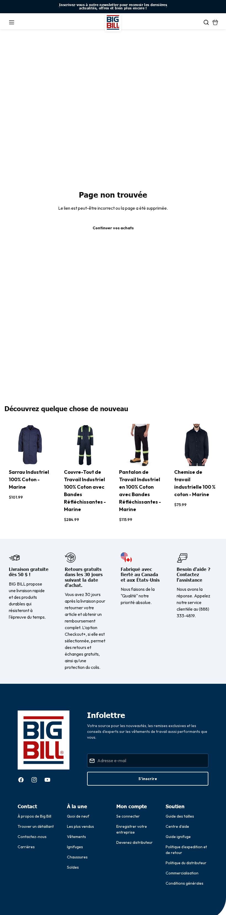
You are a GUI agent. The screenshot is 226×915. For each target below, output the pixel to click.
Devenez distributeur (134, 842)
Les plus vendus (80, 826)
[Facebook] (21, 779)
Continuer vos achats (113, 227)
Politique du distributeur (186, 862)
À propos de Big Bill (34, 816)
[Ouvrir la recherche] (206, 22)
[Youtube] (47, 779)
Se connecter (128, 816)
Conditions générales (184, 883)
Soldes (73, 867)
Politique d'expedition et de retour (186, 849)
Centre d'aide (177, 826)
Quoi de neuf (78, 816)
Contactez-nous (32, 836)
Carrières (26, 846)
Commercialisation (182, 873)
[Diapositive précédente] (59, 7)
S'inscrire (147, 778)
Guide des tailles (180, 816)
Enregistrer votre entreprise (131, 829)
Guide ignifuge (178, 836)
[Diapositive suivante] (166, 7)
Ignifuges (75, 846)
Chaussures (77, 857)
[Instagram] (34, 779)
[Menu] (11, 22)
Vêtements (76, 836)
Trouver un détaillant (36, 826)
